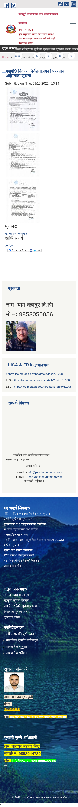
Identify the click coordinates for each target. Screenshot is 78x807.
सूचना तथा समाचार (16, 233)
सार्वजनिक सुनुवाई (16, 647)
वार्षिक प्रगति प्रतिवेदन (20, 634)
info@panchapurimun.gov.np (46, 472)
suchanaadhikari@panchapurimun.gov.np (38, 716)
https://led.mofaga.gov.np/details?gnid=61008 (43, 386)
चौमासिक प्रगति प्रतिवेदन (22, 640)
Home (6, 57)
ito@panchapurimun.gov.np (45, 476)
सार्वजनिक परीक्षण (16, 653)
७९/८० (9, 245)
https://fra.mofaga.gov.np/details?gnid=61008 (41, 380)
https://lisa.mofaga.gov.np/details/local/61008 (34, 373)
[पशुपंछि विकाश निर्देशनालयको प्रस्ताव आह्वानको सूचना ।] (23, 108)
